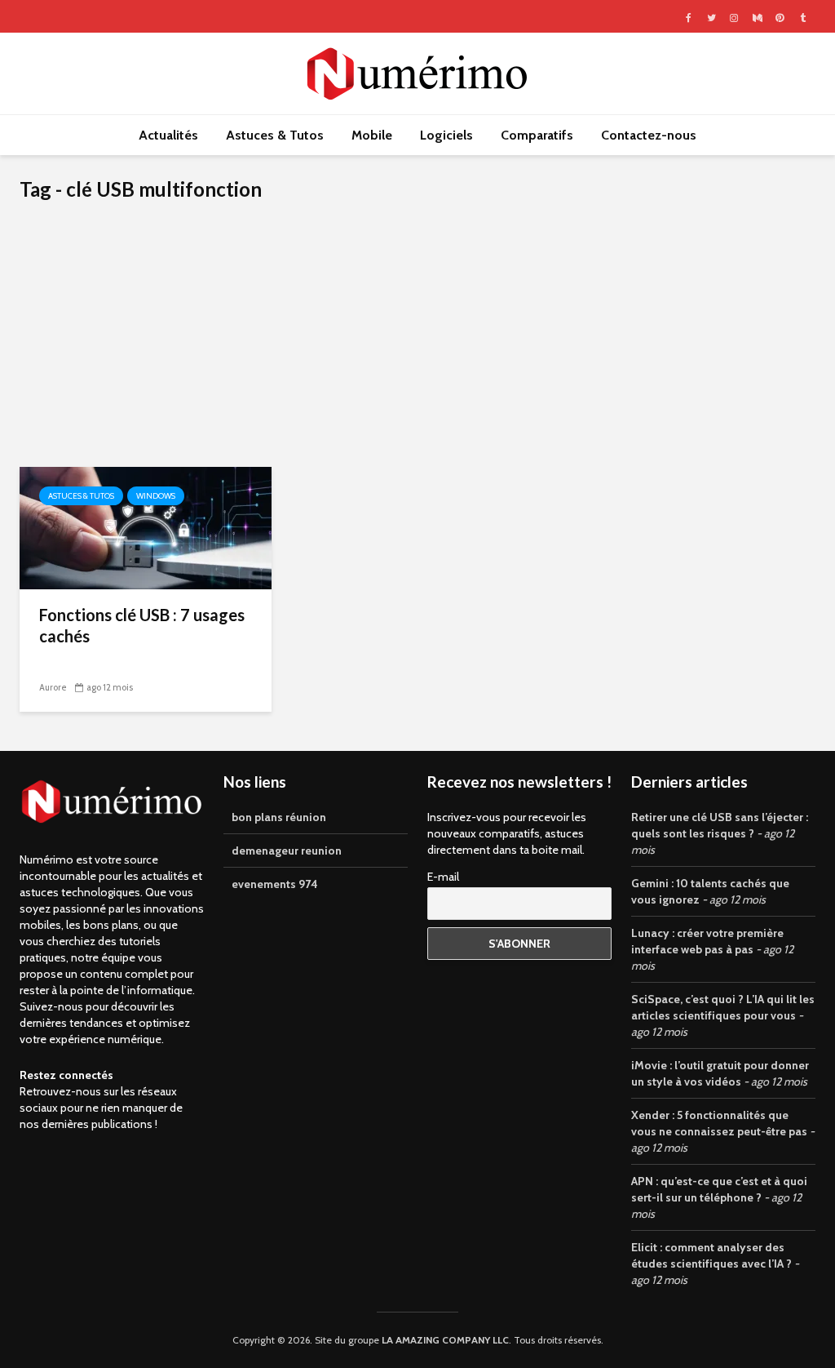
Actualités (168, 135)
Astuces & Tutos (275, 135)
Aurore (53, 687)
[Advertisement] (417, 344)
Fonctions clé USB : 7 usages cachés (142, 625)
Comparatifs (537, 135)
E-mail (443, 876)
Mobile (371, 135)
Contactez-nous (648, 135)
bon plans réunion (279, 817)
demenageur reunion (287, 850)
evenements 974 (275, 884)
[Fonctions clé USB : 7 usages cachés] (146, 527)
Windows (155, 496)
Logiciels (446, 135)
